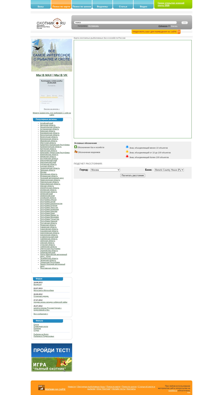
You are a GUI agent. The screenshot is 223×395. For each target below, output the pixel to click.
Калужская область (48, 149)
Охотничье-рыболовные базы (91, 387)
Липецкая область (47, 170)
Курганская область (48, 164)
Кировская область (48, 156)
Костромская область (49, 158)
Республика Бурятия (48, 205)
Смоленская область (49, 235)
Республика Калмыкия (49, 209)
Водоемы (102, 6)
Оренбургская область (49, 188)
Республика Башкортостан (51, 203)
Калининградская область (51, 147)
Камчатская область (48, 151)
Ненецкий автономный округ (52, 178)
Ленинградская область (50, 168)
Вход (188, 392)
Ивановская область (48, 141)
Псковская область (48, 198)
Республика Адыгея (48, 200)
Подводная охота (41, 326)
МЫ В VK (60, 75)
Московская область (48, 174)
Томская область (47, 243)
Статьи (123, 6)
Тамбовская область (48, 239)
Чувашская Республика (50, 262)
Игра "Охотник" (104, 389)
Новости (72, 387)
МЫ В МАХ (44, 75)
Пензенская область (48, 192)
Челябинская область (49, 258)
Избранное (163, 26)
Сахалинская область (49, 231)
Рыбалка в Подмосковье (44, 336)
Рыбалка (37, 328)
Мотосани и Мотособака (44, 290)
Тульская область (47, 245)
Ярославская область (49, 268)
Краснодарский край (48, 160)
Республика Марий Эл (49, 215)
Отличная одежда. (41, 296)
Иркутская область (48, 143)
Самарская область (48, 227)
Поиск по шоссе (82, 6)
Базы (41, 6)
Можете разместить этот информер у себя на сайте (52, 114)
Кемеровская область (49, 154)
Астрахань (93, 26)
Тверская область (47, 241)
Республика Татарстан (49, 219)
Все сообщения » (41, 314)
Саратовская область (49, 229)
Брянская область (47, 131)
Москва (43, 172)
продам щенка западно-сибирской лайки (50, 302)
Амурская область (48, 125)
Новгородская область (49, 182)
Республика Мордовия (49, 217)
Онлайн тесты (118, 389)
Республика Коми (47, 213)
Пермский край (46, 194)
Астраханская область (49, 129)
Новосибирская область (50, 184)
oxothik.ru (172, 390)
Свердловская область (49, 233)
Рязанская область (48, 225)
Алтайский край (46, 123)
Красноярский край (48, 162)
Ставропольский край (49, 237)
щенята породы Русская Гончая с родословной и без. (48, 309)
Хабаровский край (47, 252)
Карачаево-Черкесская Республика (55, 152)
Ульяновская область (49, 250)
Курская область (47, 166)
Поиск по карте (61, 6)
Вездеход (37, 284)
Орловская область (48, 190)
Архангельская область (50, 127)
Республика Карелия (48, 211)
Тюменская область (48, 247)
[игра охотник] (51, 371)
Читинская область (48, 260)
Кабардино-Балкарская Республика (55, 145)
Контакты (131, 389)
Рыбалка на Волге (41, 334)
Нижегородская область (50, 180)
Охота (36, 324)
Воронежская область (49, 139)
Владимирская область (49, 133)
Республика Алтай (47, 201)
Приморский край (47, 196)
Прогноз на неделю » (52, 109)
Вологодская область (49, 137)
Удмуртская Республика (50, 249)
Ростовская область (48, 223)
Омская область (47, 186)
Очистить (174, 26)
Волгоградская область (49, 135)
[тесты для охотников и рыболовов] (51, 356)
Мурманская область (49, 176)
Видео (143, 6)
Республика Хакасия (48, 221)
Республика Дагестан (49, 207)
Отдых (36, 330)
